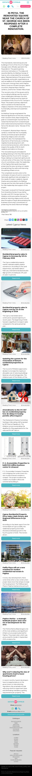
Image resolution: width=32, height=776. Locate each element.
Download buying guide (16, 714)
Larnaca (16, 739)
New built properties (16, 721)
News (16, 758)
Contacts (16, 761)
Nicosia (16, 742)
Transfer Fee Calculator (16, 759)
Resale (16, 722)
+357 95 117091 (18, 705)
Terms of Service (6, 773)
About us (16, 753)
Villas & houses (16, 726)
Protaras (16, 745)
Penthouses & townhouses (16, 727)
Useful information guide (16, 755)
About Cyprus (16, 756)
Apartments (16, 724)
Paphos (16, 740)
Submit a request (25, 6)
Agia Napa (16, 743)
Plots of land (16, 730)
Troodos (16, 746)
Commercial (16, 729)
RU (18, 6)
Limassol (16, 737)
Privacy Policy (26, 772)
